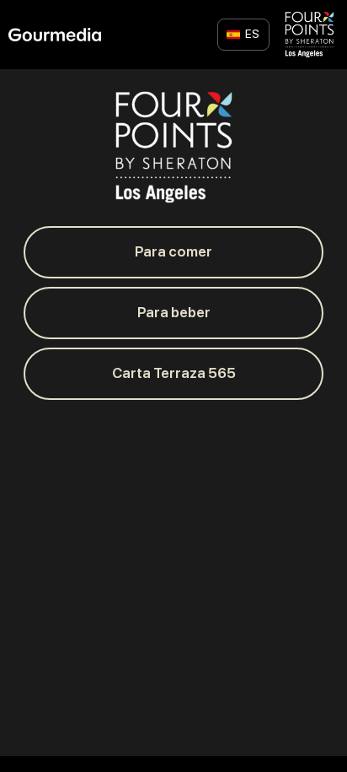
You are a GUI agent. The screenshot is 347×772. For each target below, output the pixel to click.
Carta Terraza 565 (174, 372)
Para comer (173, 251)
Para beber (174, 312)
